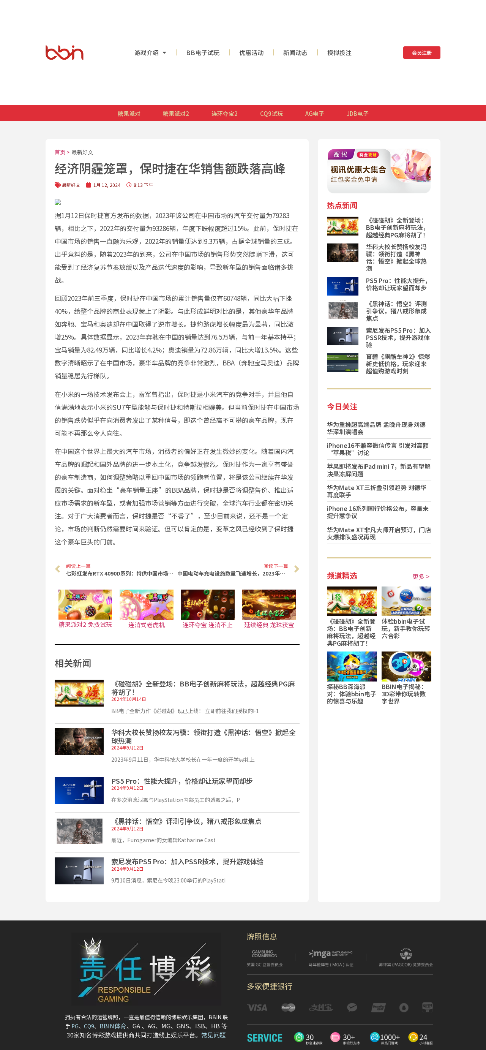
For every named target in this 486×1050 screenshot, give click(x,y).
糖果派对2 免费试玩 (85, 624)
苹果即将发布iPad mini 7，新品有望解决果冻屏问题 (379, 470)
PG (75, 1026)
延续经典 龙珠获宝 (269, 624)
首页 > (62, 152)
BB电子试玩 (202, 52)
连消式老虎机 (146, 624)
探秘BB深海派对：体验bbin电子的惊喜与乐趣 (351, 693)
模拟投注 (339, 52)
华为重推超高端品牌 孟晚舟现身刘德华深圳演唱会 (376, 428)
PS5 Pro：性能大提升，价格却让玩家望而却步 (182, 781)
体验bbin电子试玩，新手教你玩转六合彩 (406, 628)
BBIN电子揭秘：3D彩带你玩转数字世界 (404, 693)
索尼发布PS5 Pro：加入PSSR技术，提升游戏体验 (187, 861)
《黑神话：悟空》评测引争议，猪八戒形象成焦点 (186, 821)
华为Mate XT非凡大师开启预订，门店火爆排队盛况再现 (379, 533)
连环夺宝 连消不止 (208, 624)
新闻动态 (295, 52)
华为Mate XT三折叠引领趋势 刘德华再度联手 (376, 491)
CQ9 (89, 1026)
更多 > (420, 576)
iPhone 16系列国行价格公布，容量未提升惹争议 (378, 512)
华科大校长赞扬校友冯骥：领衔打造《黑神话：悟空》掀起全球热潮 (203, 736)
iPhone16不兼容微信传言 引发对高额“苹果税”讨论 (378, 449)
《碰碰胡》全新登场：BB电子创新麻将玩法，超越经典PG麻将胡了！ (203, 687)
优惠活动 (251, 52)
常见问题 (213, 1034)
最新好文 (82, 152)
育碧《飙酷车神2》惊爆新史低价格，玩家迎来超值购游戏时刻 (398, 363)
